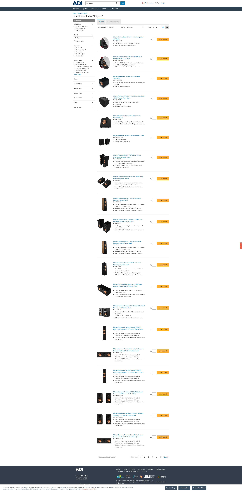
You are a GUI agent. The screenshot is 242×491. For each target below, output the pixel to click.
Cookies (144, 471)
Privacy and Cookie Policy (89, 489)
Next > (166, 457)
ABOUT (118, 469)
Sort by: (123, 27)
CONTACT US (141, 469)
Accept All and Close (199, 488)
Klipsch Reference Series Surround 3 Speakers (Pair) (128, 135)
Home (74, 13)
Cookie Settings (171, 488)
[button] (241, 245)
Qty (151, 39)
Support (104, 9)
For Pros (94, 9)
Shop (77, 9)
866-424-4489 (81, 476)
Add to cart (163, 39)
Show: (149, 27)
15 (160, 457)
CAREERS (150, 469)
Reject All (184, 488)
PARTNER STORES (160, 469)
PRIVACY (120, 471)
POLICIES (132, 469)
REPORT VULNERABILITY (132, 471)
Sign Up (157, 3)
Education (114, 9)
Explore (84, 9)
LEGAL (125, 469)
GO (123, 3)
